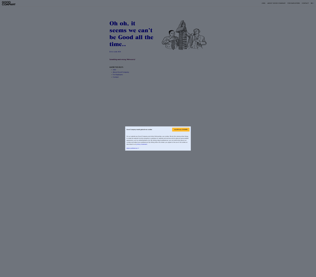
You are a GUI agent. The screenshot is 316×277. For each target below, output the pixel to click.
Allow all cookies (180, 129)
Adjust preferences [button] (132, 148)
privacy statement (141, 144)
